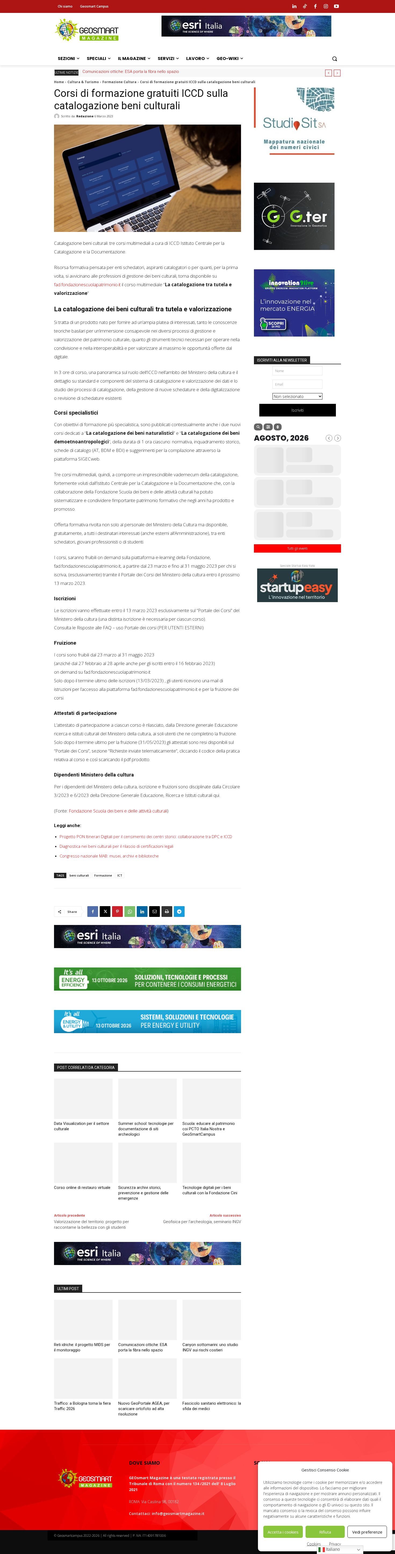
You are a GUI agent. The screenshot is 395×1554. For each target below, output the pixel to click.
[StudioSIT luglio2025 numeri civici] (294, 158)
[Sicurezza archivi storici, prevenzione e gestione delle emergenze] (147, 1163)
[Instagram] (326, 6)
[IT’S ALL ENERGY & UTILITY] (147, 1037)
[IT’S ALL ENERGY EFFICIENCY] (147, 994)
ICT (119, 875)
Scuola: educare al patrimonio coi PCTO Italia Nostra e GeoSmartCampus (208, 1129)
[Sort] (278, 426)
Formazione (103, 875)
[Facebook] (315, 6)
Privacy (335, 1543)
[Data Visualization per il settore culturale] (83, 1099)
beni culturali (79, 875)
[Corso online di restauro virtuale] (83, 1163)
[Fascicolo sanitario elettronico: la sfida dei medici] (211, 1378)
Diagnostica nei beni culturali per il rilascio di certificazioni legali (116, 846)
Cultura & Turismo (83, 82)
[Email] (154, 911)
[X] (105, 911)
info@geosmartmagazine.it (178, 1513)
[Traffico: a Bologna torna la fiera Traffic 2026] (83, 1378)
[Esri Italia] (246, 40)
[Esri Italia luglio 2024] (147, 952)
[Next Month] (337, 438)
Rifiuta (325, 1532)
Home (59, 82)
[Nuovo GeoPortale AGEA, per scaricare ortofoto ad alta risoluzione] (147, 1378)
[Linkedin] (294, 6)
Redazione (85, 116)
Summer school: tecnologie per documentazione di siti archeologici (146, 1129)
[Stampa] (166, 911)
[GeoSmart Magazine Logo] (85, 1479)
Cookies (314, 1543)
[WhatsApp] (129, 911)
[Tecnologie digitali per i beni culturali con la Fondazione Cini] (211, 1163)
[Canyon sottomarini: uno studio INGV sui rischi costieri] (211, 1320)
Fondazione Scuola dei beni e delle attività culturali (118, 811)
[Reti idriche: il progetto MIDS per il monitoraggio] (83, 1320)
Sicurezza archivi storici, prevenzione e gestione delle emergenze (143, 1193)
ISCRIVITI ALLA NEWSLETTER (282, 360)
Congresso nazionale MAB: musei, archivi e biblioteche (109, 856)
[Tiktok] (304, 6)
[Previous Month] (329, 438)
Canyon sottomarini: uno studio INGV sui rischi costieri (131, 71)
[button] (334, 58)
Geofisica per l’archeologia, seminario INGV (202, 1221)
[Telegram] (179, 911)
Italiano (332, 1549)
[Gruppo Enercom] (294, 340)
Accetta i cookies (283, 1532)
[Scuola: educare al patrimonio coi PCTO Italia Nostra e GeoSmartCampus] (211, 1099)
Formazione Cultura (119, 82)
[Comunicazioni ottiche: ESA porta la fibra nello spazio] (147, 1320)
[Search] (258, 426)
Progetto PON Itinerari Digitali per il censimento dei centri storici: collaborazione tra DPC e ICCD (146, 836)
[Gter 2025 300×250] (294, 254)
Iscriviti (298, 410)
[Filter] (268, 426)
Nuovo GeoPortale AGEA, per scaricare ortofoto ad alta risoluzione (144, 1409)
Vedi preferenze (367, 1532)
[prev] (328, 73)
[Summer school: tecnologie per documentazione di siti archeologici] (147, 1099)
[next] (337, 73)
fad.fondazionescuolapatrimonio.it (87, 284)
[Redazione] (57, 116)
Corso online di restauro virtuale (82, 1187)
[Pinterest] (117, 911)
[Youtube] (336, 6)
